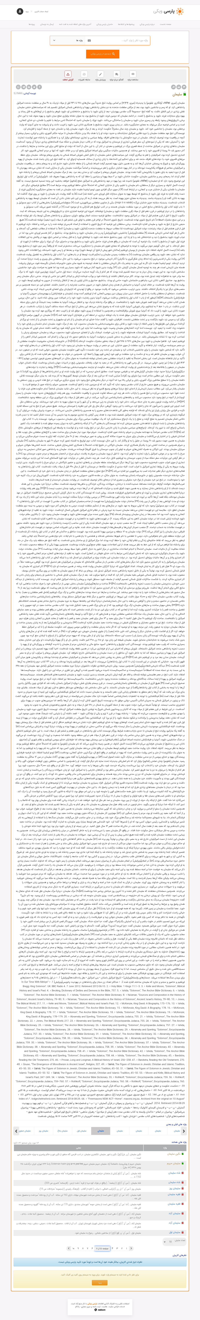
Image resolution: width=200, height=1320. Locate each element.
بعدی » (68, 1248)
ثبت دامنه (96, 1306)
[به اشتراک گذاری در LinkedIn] (29, 87)
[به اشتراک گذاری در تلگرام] (23, 87)
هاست (104, 1306)
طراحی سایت (114, 1306)
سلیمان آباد (174, 1213)
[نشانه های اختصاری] (184, 87)
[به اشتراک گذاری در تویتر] (34, 87)
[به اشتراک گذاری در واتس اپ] (18, 87)
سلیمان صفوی (24, 1131)
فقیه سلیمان (174, 1194)
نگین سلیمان (173, 1154)
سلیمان (101, 1131)
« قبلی (131, 1248)
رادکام (77, 1306)
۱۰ (73, 1248)
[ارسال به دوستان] (173, 87)
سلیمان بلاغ (63, 1131)
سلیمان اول (81, 1131)
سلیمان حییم (173, 1163)
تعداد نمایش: (180, 1240)
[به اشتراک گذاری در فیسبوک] (39, 87)
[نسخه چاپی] (178, 87)
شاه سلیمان (174, 1173)
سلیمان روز (43, 1131)
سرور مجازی (85, 1306)
